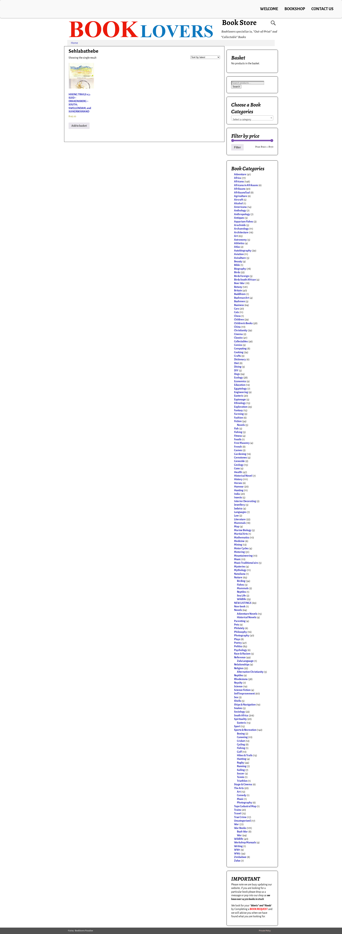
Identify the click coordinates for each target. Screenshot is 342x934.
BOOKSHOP (294, 9)
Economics (240, 381)
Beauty (238, 261)
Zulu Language (245, 661)
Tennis (240, 777)
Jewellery (239, 504)
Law (236, 515)
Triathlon (242, 780)
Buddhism (240, 294)
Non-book (239, 606)
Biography (240, 268)
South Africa (241, 715)
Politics (238, 646)
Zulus (237, 860)
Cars (236, 308)
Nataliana (239, 573)
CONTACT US (322, 9)
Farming (239, 413)
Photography (241, 635)
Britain (238, 290)
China (237, 326)
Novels (241, 425)
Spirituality (240, 719)
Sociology (239, 711)
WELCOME (269, 9)
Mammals (240, 523)
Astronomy (240, 239)
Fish (236, 428)
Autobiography (242, 250)
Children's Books (243, 323)
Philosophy (240, 632)
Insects (238, 497)
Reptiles (241, 591)
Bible (237, 265)
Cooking (238, 352)
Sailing (241, 770)
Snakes (238, 708)
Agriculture (240, 196)
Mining (238, 544)
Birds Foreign (241, 276)
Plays (237, 639)
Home (74, 42)
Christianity (240, 330)
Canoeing (242, 737)
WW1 (237, 849)
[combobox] (252, 117)
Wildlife (241, 599)
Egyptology (240, 388)
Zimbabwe (240, 857)
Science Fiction (242, 690)
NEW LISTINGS (242, 602)
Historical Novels (246, 617)
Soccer (240, 773)
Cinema (238, 334)
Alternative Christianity (250, 671)
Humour (239, 486)
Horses (238, 483)
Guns (237, 468)
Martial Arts (241, 533)
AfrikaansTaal (242, 192)
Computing (240, 348)
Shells (237, 700)
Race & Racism (242, 653)
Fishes (240, 584)
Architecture (241, 232)
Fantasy (238, 410)
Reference (240, 657)
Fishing (238, 432)
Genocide (239, 461)
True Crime (240, 817)
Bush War (242, 831)
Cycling (241, 744)
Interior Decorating (245, 501)
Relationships (241, 664)
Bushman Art (241, 297)
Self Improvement (244, 693)
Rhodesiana (241, 679)
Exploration (240, 406)
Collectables (241, 341)
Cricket (241, 741)
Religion (238, 668)
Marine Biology (242, 530)
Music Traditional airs (246, 562)
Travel (237, 813)
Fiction (238, 421)
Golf (239, 751)
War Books (240, 828)
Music (237, 559)
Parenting (239, 621)
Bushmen (239, 301)
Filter (237, 147)
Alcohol (238, 203)
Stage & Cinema (243, 784)
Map (236, 526)
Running (241, 766)
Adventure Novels (247, 613)
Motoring (239, 552)
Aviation (239, 254)
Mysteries (239, 566)
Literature (240, 519)
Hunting (238, 490)
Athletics (239, 243)
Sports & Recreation (245, 729)
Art (236, 236)
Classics (238, 337)
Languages (240, 512)
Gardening (240, 454)
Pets (236, 624)
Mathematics (241, 537)
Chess (237, 316)
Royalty (238, 682)
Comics (238, 345)
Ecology (238, 377)
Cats (236, 312)
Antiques (239, 217)
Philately (239, 628)
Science (238, 686)
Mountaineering (243, 555)
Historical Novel (243, 475)
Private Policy (265, 931)
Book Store (239, 22)
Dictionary (240, 359)
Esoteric (238, 395)
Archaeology (241, 228)
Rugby (240, 762)
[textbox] (252, 119)
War (236, 824)
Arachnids (240, 225)
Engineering (241, 392)
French (238, 446)
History (238, 479)
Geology (238, 464)
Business (239, 305)
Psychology (240, 650)
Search (236, 86)
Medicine (239, 541)
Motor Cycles (241, 548)
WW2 (237, 853)
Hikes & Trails (244, 755)
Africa (237, 178)
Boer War (239, 283)
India (237, 493)
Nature (238, 577)
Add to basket (79, 125)
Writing (238, 846)
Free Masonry (242, 443)
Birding (241, 581)
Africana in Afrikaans (246, 185)
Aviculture (240, 257)
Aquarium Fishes (243, 221)
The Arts (239, 788)
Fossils (237, 439)
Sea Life (241, 595)
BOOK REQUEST (259, 909)
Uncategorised (242, 820)
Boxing (241, 733)
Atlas (237, 246)
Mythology (240, 570)
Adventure (240, 174)
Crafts (237, 355)
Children (239, 319)
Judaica (238, 508)
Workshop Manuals (245, 842)
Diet (236, 363)
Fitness (238, 435)
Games (238, 450)
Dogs (237, 374)
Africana (239, 181)
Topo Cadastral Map (245, 806)
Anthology (240, 210)
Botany (238, 287)
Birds (237, 272)
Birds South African (245, 279)
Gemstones (240, 457)
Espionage (240, 399)
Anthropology (242, 214)
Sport (237, 726)
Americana (240, 207)
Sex (236, 697)
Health (238, 472)
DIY (236, 370)
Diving (237, 366)
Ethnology (240, 403)
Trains (237, 809)
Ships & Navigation (245, 704)
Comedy (241, 795)
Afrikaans (239, 188)
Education (239, 384)
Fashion (238, 417)
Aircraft (238, 199)
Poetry (238, 642)
